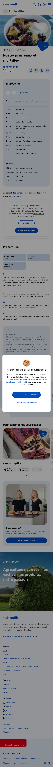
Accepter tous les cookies (26, 395)
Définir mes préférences (26, 403)
